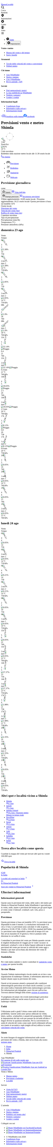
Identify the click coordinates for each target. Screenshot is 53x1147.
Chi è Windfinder (13, 79)
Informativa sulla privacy (16, 108)
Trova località (9, 862)
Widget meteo (11, 66)
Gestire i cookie (12, 97)
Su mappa (6, 157)
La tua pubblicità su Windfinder (19, 93)
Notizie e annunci (13, 95)
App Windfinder (12, 75)
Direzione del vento (9, 208)
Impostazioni (15, 44)
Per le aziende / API (14, 82)
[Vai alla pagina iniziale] (1, 2)
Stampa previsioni (12, 197)
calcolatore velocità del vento (13, 1028)
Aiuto (11, 40)
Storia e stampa (12, 77)
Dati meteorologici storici (16, 90)
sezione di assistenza (39, 992)
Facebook (31, 116)
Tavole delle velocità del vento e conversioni (24, 64)
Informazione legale (14, 111)
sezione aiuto (6, 1042)
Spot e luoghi (11, 55)
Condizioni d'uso (13, 106)
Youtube (37, 1132)
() (10, 211)
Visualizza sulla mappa (14, 116)
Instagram (38, 1130)
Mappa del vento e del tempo (18, 53)
